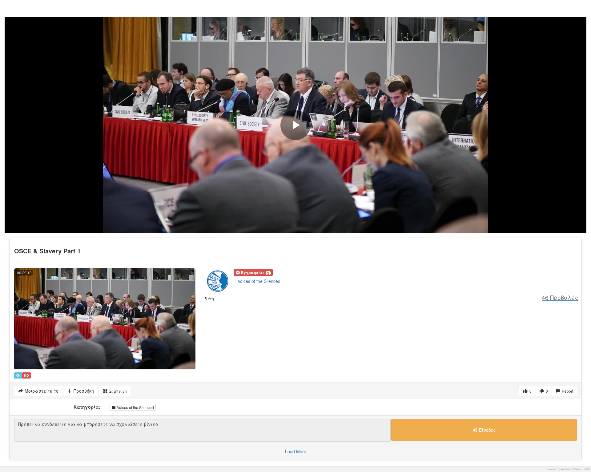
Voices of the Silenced (259, 281)
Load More (295, 451)
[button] (253, 272)
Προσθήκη (83, 391)
